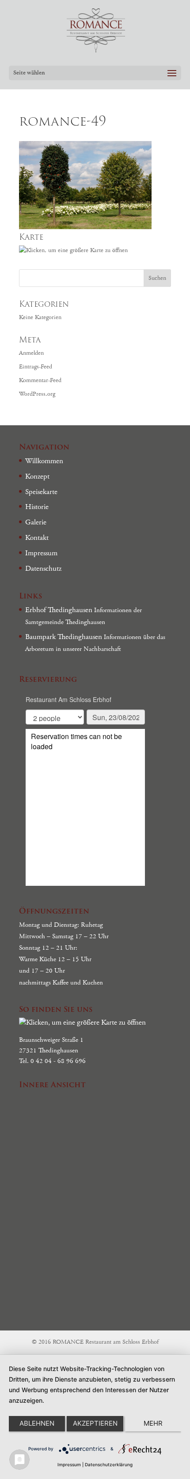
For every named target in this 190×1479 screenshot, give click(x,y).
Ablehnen (36, 1423)
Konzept (37, 476)
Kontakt (37, 538)
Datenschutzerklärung (109, 1464)
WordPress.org (37, 394)
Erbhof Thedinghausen (58, 610)
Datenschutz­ (43, 568)
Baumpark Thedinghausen (63, 637)
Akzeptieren (95, 1423)
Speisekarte (41, 492)
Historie (37, 507)
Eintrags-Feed (35, 367)
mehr (153, 1423)
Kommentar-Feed (40, 380)
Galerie (35, 522)
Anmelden (31, 353)
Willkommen (44, 461)
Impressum (41, 553)
